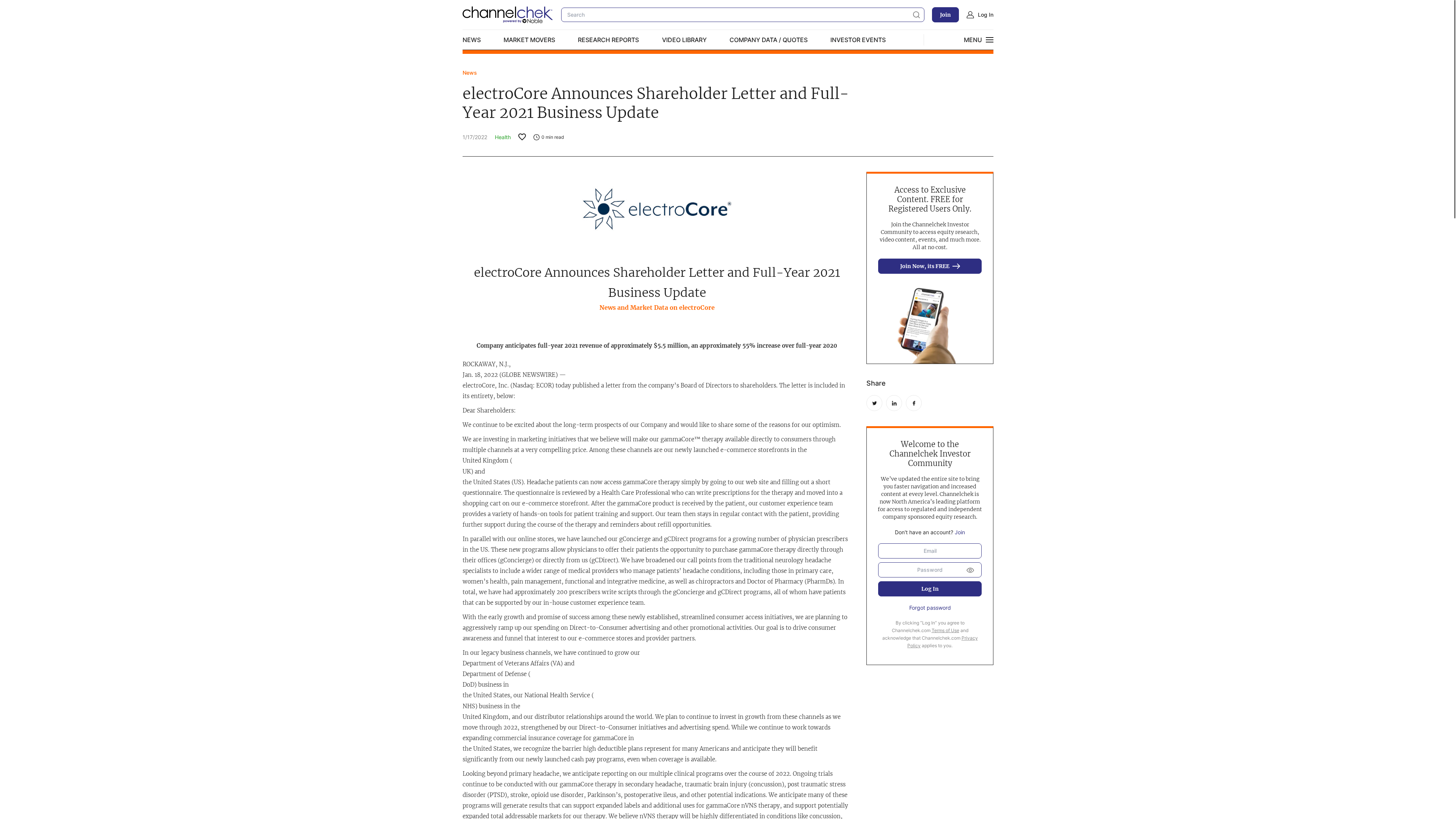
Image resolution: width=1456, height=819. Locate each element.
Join (945, 14)
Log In (930, 588)
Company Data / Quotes (769, 40)
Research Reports (608, 40)
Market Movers (529, 40)
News (472, 40)
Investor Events (858, 40)
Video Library (684, 40)
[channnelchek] (508, 15)
